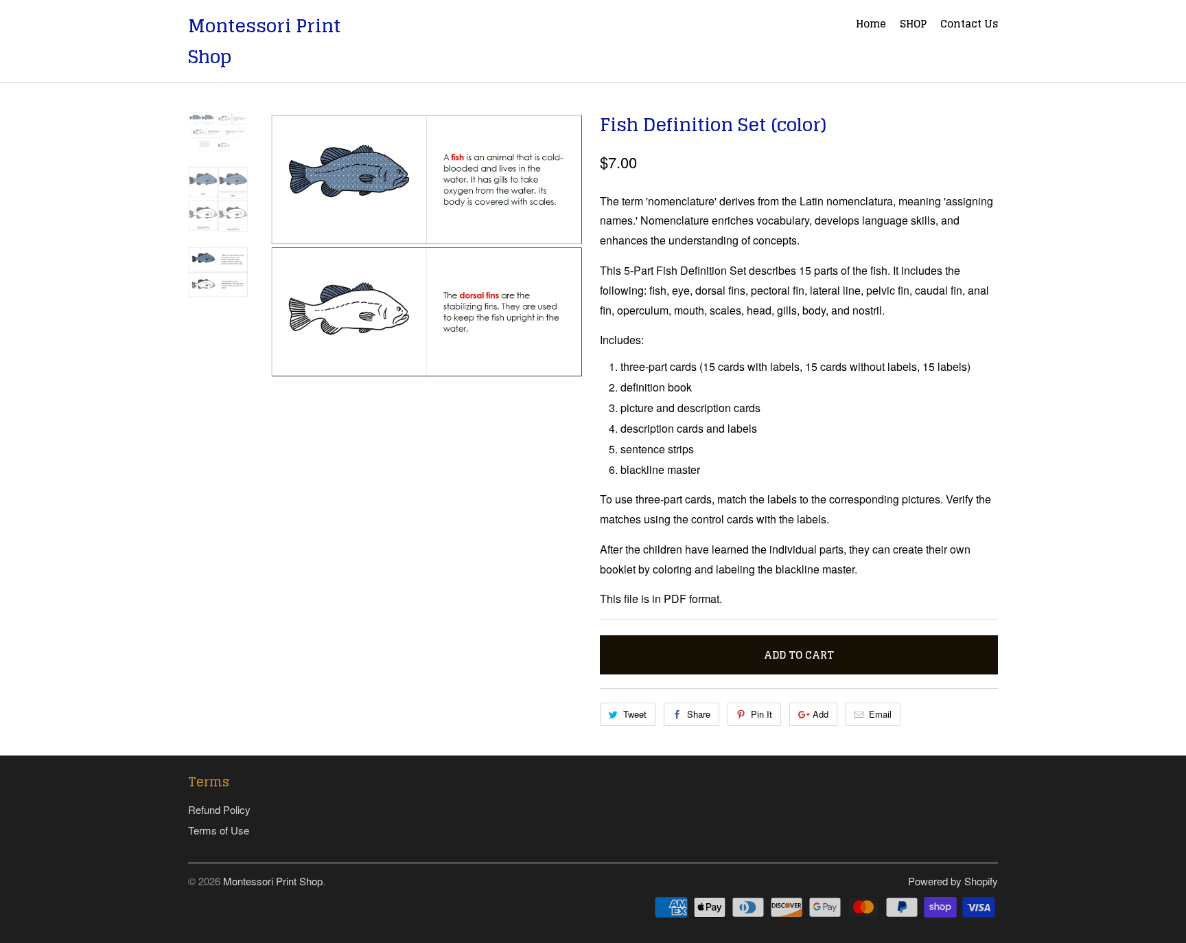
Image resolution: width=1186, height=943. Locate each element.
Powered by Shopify (953, 881)
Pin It (761, 713)
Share (698, 713)
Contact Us (969, 25)
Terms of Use (218, 830)
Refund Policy (219, 809)
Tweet (635, 713)
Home (871, 25)
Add (820, 713)
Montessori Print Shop (264, 41)
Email (880, 713)
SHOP (913, 25)
